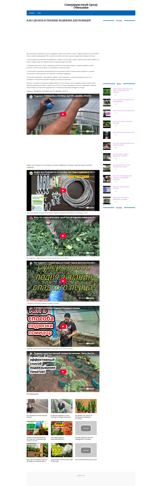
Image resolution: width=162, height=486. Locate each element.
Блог (39, 13)
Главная (31, 13)
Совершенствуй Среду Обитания (81, 6)
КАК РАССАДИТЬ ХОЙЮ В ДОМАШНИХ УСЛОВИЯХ (120, 155)
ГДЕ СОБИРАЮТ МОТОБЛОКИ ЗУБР (123, 132)
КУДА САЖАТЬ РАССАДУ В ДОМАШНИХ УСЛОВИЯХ (121, 198)
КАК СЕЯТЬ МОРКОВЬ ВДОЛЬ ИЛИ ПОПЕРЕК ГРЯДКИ (123, 144)
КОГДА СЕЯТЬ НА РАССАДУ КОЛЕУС (124, 110)
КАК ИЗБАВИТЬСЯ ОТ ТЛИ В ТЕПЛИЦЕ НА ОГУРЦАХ (121, 166)
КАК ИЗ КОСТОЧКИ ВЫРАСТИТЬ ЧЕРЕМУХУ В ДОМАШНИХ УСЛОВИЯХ (122, 177)
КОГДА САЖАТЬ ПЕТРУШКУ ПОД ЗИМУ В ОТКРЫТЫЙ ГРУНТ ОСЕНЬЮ (122, 90)
